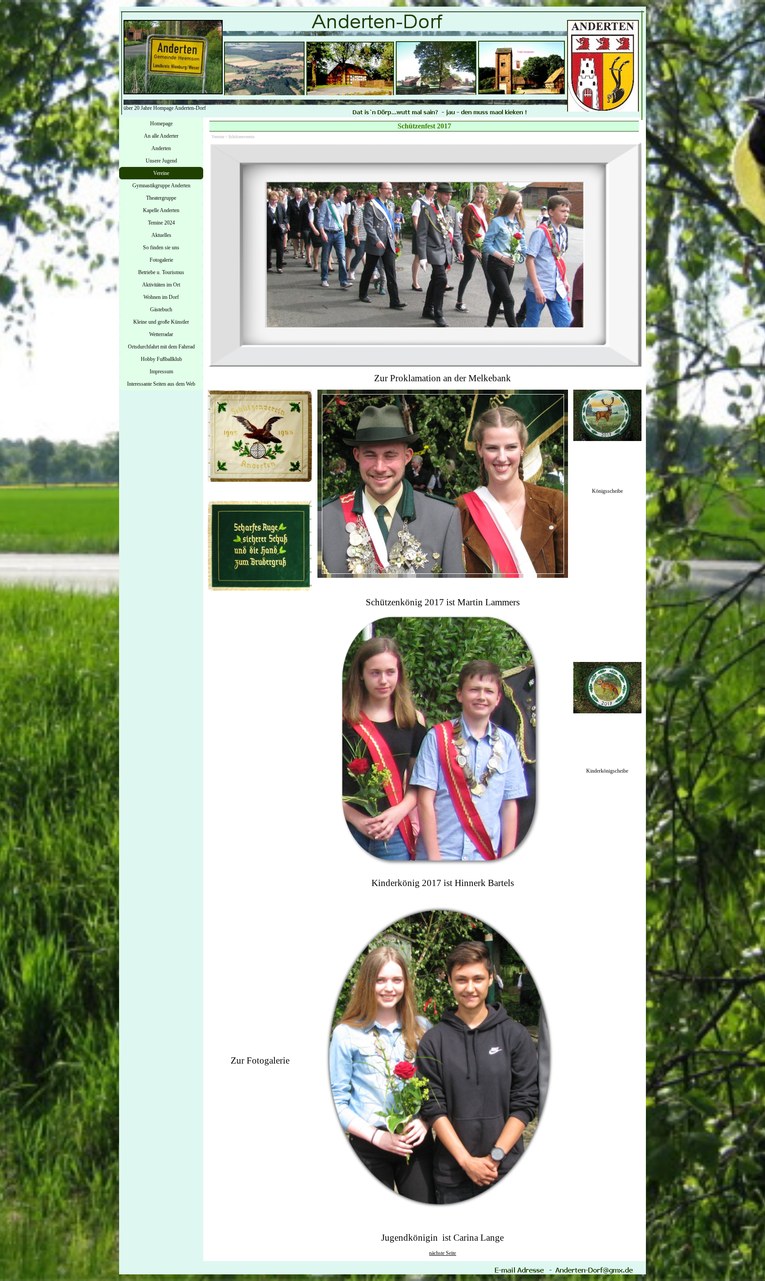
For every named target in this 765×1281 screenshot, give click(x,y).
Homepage (161, 123)
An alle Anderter (161, 136)
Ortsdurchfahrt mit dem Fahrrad (161, 347)
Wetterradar (161, 334)
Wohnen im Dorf (161, 297)
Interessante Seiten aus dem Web (161, 384)
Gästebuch (161, 309)
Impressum (161, 371)
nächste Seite (442, 1253)
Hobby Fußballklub (161, 359)
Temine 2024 (161, 223)
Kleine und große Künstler (161, 322)
